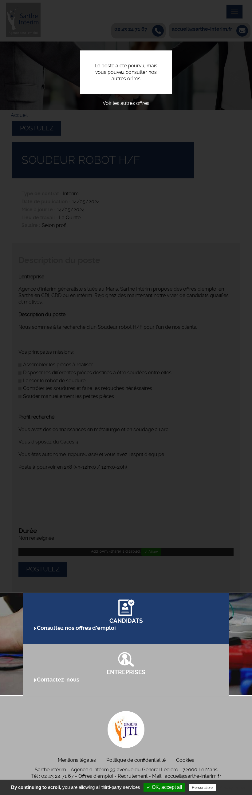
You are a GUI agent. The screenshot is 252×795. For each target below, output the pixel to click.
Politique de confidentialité (136, 760)
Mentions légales (77, 760)
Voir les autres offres (126, 103)
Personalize (202, 787)
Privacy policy (232, 787)
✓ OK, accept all (164, 787)
